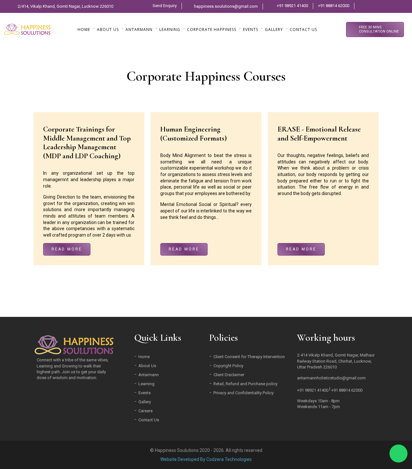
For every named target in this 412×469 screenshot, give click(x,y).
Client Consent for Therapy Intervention (249, 356)
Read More (67, 249)
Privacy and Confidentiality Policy (243, 392)
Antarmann (148, 374)
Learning (146, 383)
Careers (145, 410)
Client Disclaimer (228, 374)
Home (144, 356)
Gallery (144, 401)
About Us (147, 365)
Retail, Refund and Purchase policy (245, 383)
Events (144, 392)
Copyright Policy (228, 365)
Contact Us (148, 419)
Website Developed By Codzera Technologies (206, 459)
